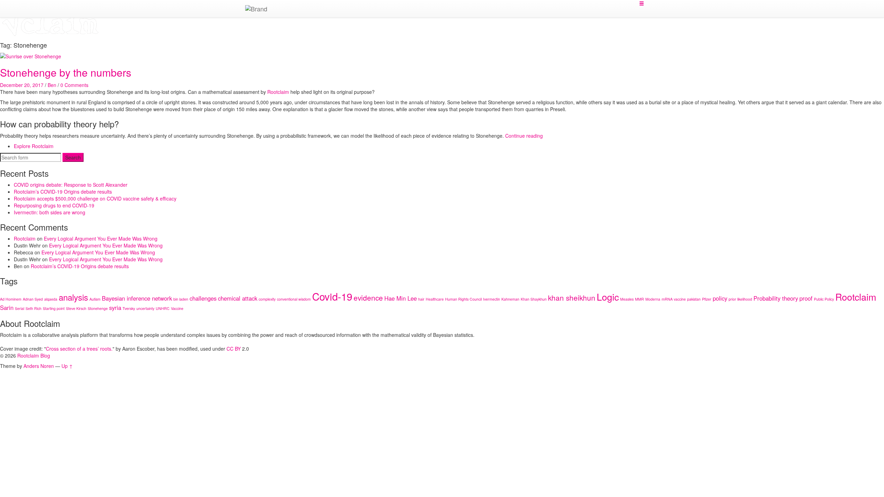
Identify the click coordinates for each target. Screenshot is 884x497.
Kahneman (510, 299)
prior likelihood (740, 299)
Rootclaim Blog (33, 355)
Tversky (129, 308)
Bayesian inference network (137, 298)
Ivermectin (491, 299)
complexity (267, 299)
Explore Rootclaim (34, 146)
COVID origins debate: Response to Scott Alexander (70, 184)
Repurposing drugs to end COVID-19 (54, 205)
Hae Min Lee (400, 298)
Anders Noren (38, 365)
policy (720, 298)
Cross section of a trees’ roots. (79, 348)
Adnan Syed (33, 299)
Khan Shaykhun (534, 299)
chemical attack (237, 298)
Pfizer (706, 299)
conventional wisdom (294, 299)
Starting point (54, 308)
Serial (19, 308)
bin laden (180, 299)
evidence (368, 297)
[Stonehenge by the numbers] (30, 55)
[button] (641, 3)
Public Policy (824, 299)
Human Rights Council (463, 299)
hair (421, 299)
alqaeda (50, 299)
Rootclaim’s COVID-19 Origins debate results (63, 191)
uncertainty (145, 308)
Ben (52, 84)
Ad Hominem (10, 299)
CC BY (234, 348)
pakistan (694, 299)
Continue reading (524, 135)
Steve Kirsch (76, 308)
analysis (73, 297)
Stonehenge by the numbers (65, 72)
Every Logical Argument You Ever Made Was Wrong (100, 238)
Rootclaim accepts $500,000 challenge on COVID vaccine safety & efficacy (95, 198)
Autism (94, 299)
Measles (627, 299)
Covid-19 (332, 296)
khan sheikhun (571, 297)
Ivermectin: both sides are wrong (49, 212)
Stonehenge (98, 308)
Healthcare (435, 299)
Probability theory (775, 298)
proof (806, 298)
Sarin (6, 307)
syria (115, 307)
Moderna (652, 299)
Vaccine (177, 308)
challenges (203, 298)
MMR (639, 299)
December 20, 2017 (22, 84)
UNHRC (163, 308)
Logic (608, 296)
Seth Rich (33, 308)
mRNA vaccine (674, 299)
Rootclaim (25, 238)
